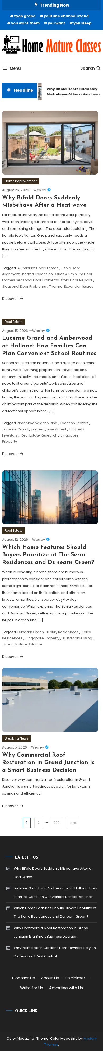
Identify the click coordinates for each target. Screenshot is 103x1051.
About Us (50, 978)
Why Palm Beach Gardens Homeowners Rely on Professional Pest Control (55, 952)
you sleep (82, 23)
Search (87, 68)
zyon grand (25, 16)
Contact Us (23, 978)
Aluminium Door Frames (37, 267)
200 (57, 822)
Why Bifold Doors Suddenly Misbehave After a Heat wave (52, 872)
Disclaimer (75, 978)
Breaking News (16, 738)
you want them (25, 23)
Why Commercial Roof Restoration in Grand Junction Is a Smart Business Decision (48, 762)
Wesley (39, 189)
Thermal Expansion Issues (71, 286)
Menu (15, 68)
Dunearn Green (30, 632)
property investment (48, 429)
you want (56, 23)
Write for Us (31, 987)
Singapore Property (42, 638)
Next (73, 822)
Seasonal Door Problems (24, 286)
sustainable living (77, 638)
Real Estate (13, 321)
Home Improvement (21, 181)
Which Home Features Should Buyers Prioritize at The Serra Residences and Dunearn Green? (48, 555)
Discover (10, 298)
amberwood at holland (37, 422)
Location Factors (74, 422)
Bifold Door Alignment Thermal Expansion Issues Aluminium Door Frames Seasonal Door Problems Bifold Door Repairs (47, 274)
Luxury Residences (62, 632)
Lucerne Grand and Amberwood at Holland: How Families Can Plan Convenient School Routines (49, 345)
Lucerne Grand (15, 429)
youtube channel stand (66, 16)
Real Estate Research (39, 435)
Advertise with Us (66, 987)
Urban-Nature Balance (22, 644)
